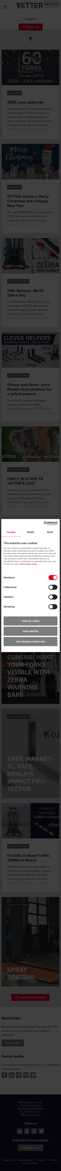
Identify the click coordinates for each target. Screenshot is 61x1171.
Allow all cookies (30, 620)
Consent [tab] (11, 532)
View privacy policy (28, 564)
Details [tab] (30, 532)
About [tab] (50, 532)
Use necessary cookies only (30, 641)
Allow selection (31, 631)
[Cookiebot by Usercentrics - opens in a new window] (43, 523)
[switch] (52, 587)
